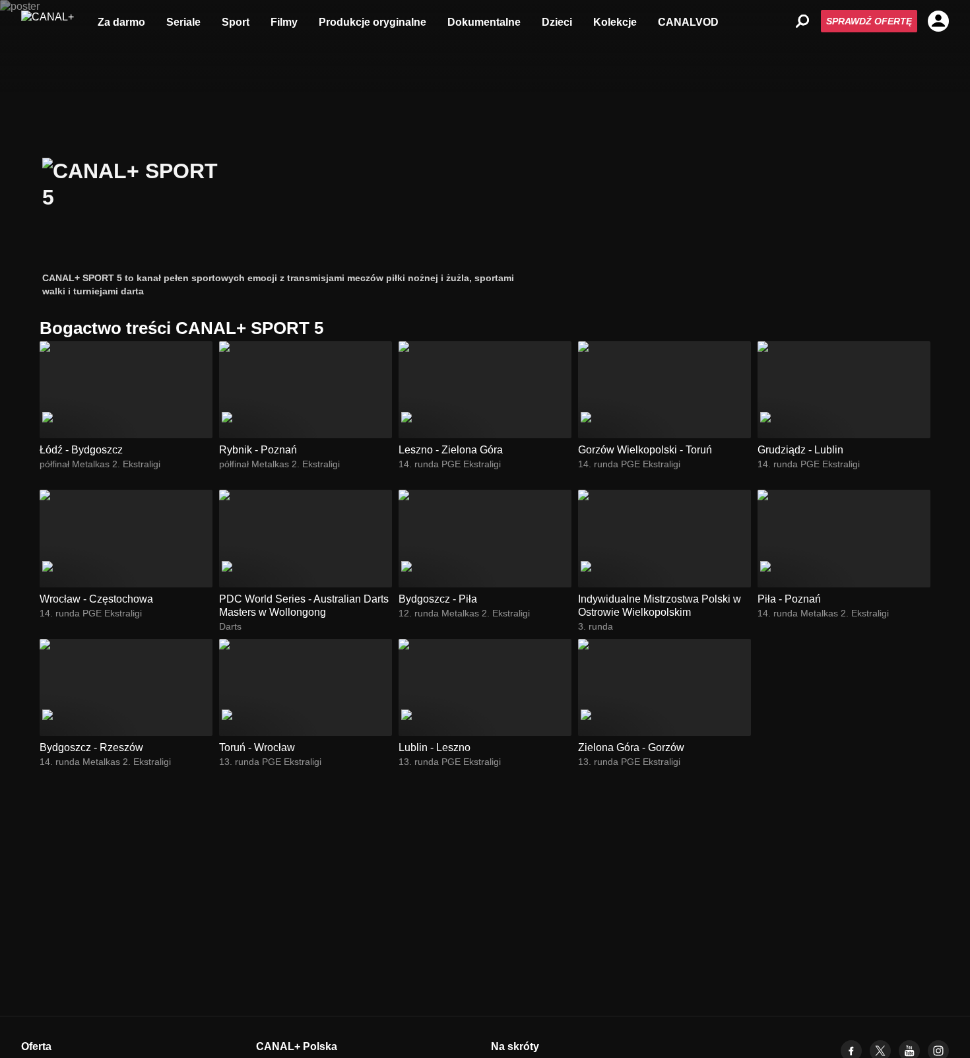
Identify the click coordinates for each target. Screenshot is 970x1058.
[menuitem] (121, 21)
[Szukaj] (802, 21)
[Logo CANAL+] (47, 21)
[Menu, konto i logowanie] (938, 21)
